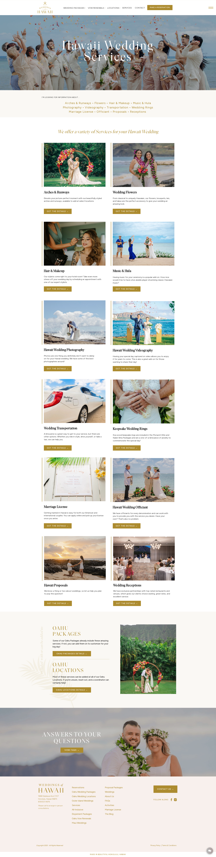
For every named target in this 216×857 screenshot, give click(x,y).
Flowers (100, 103)
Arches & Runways (78, 103)
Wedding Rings (142, 107)
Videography (94, 107)
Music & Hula (142, 103)
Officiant (103, 111)
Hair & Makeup (119, 103)
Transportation (117, 107)
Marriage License (81, 111)
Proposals (120, 111)
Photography (72, 107)
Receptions (138, 111)
